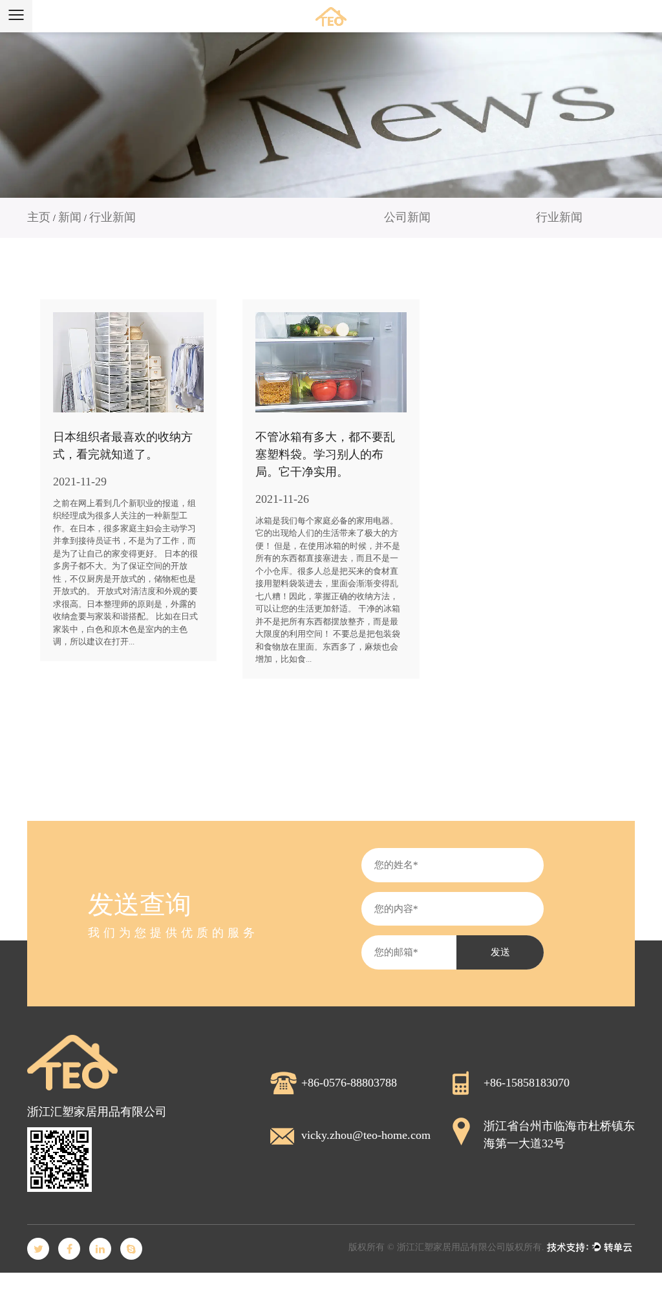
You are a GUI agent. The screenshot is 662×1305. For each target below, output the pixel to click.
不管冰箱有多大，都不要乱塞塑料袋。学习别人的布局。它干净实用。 (325, 454)
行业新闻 (559, 217)
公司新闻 (407, 217)
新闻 (69, 217)
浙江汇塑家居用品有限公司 (451, 1247)
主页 (38, 217)
